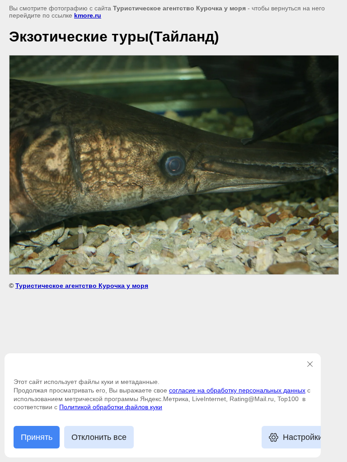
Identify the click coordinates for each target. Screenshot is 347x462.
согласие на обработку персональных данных (237, 390)
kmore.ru (87, 15)
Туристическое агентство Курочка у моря (81, 285)
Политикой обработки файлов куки (110, 407)
